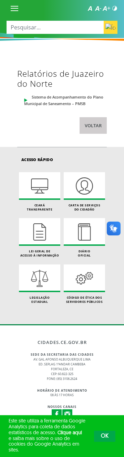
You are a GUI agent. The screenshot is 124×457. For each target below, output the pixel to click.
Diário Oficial (84, 253)
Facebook (57, 414)
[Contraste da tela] (115, 8)
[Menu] (14, 8)
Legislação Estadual (40, 300)
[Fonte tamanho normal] (90, 8)
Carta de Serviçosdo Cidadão (85, 207)
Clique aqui (70, 433)
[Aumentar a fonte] (106, 8)
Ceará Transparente (39, 207)
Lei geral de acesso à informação (39, 253)
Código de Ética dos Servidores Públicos (84, 300)
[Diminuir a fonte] (98, 8)
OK (104, 436)
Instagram (67, 414)
